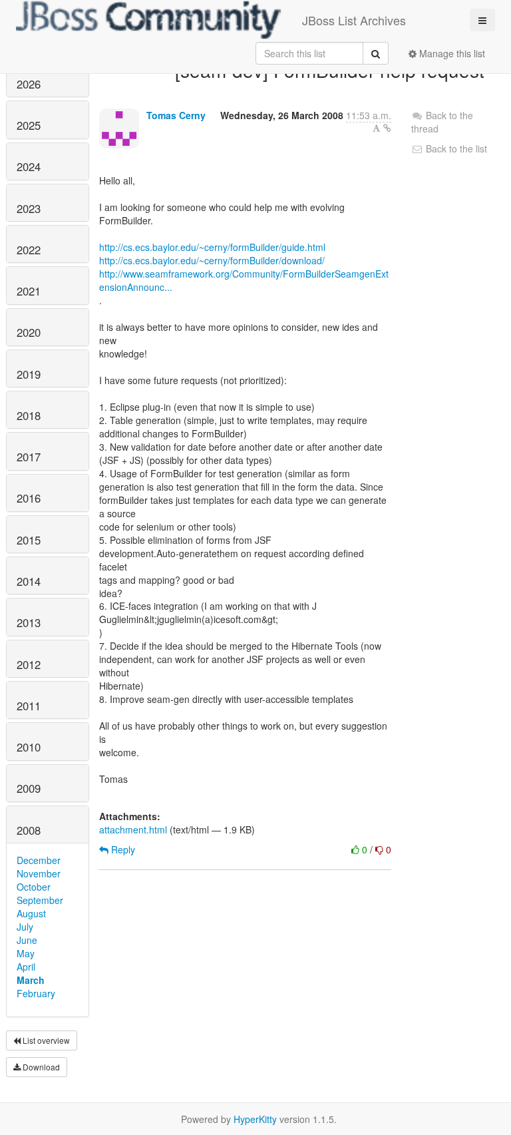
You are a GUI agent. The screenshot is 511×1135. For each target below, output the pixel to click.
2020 (29, 332)
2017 (29, 457)
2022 (29, 250)
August (31, 913)
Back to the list (455, 148)
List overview (45, 1040)
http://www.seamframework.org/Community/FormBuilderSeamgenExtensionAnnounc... (244, 280)
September (40, 900)
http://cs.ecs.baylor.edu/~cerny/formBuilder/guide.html (212, 247)
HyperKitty (255, 1119)
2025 (29, 125)
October (34, 886)
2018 (29, 415)
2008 (29, 830)
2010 (29, 747)
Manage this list (451, 53)
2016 (29, 498)
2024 (29, 166)
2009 (29, 788)
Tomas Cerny (176, 115)
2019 (29, 374)
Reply (121, 849)
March (31, 980)
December (39, 860)
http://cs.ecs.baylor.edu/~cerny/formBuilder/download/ (212, 260)
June (27, 940)
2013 (29, 622)
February (36, 993)
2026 (29, 84)
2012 (29, 664)
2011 (29, 706)
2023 (29, 208)
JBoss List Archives (354, 20)
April (26, 966)
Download (40, 1066)
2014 (29, 581)
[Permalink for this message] (387, 128)
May (26, 953)
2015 (29, 540)
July (25, 926)
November (39, 873)
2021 (29, 291)
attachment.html (133, 829)
